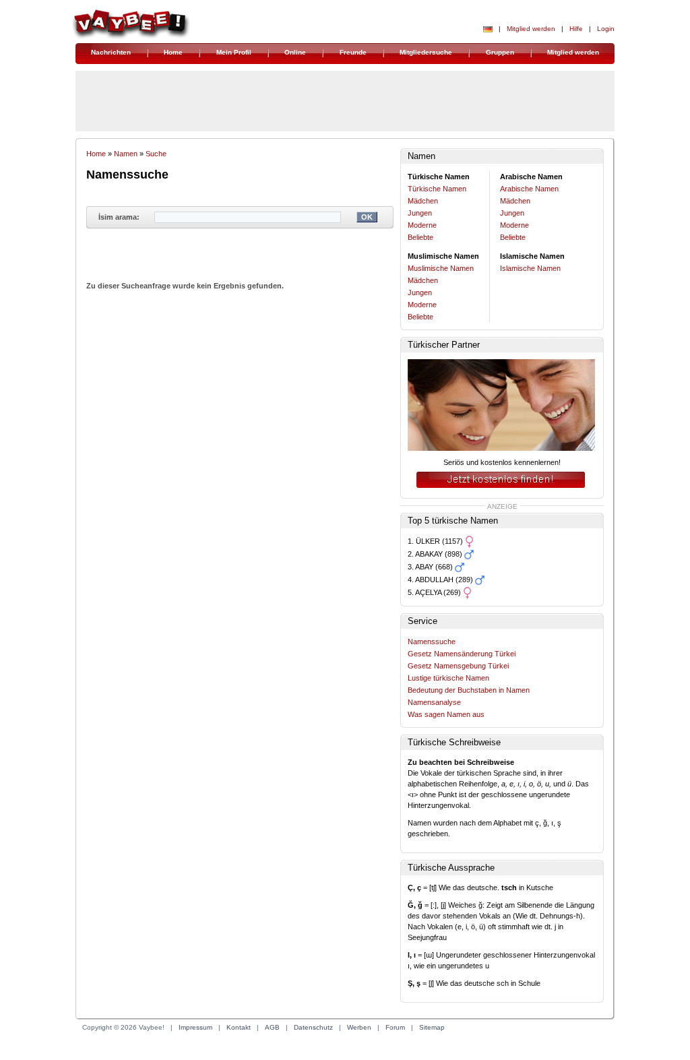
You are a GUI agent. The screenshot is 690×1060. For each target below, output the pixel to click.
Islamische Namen (530, 268)
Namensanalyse (434, 702)
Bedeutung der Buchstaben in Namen (469, 690)
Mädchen (423, 201)
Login (606, 28)
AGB (272, 1027)
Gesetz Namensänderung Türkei (461, 654)
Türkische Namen (437, 189)
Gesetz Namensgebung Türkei (458, 666)
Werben (359, 1027)
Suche (156, 154)
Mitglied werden (531, 28)
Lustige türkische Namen (448, 678)
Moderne (422, 225)
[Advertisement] (240, 364)
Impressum (195, 1027)
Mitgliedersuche (426, 52)
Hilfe (576, 28)
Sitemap (432, 1027)
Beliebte (420, 237)
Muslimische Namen (441, 268)
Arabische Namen (529, 189)
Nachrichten (111, 52)
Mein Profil (233, 52)
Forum (395, 1027)
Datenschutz (313, 1027)
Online (295, 52)
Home (173, 52)
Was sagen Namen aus (446, 714)
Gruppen (500, 52)
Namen (125, 154)
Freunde (353, 52)
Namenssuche (432, 641)
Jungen (420, 213)
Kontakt (238, 1027)
